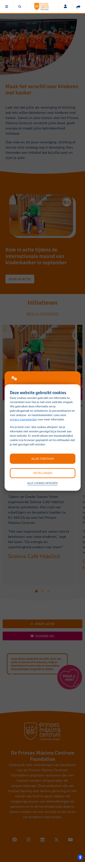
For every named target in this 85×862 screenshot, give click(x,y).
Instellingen (42, 473)
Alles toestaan (42, 459)
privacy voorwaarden (23, 419)
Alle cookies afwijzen (42, 483)
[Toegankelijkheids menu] (80, 857)
